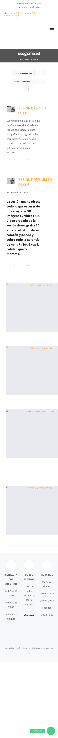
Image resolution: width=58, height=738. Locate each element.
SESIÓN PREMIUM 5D (35, 179)
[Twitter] (29, 623)
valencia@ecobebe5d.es (29, 7)
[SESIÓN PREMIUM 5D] (11, 181)
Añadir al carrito (12, 160)
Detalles (26, 159)
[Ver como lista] (31, 88)
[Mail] (33, 628)
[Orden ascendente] (43, 73)
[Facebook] (25, 623)
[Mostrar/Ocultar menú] (51, 29)
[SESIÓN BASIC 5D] (11, 109)
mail (12, 618)
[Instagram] (25, 628)
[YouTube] (33, 623)
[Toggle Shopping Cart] (42, 29)
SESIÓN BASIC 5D (32, 108)
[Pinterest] (29, 628)
